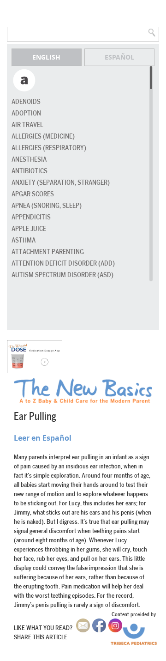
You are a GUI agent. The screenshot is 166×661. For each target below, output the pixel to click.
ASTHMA (24, 240)
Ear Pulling (35, 417)
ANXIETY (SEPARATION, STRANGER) (61, 182)
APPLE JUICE (29, 228)
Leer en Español (42, 438)
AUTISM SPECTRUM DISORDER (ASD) (62, 275)
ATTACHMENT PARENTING (48, 252)
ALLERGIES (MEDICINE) (43, 136)
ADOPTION (26, 113)
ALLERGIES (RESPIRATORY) (49, 148)
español (119, 57)
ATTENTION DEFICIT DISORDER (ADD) (63, 263)
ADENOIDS (26, 101)
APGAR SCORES (33, 194)
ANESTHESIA (29, 159)
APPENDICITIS (31, 217)
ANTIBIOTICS (29, 171)
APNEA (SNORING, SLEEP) (47, 205)
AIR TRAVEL (27, 124)
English (46, 57)
